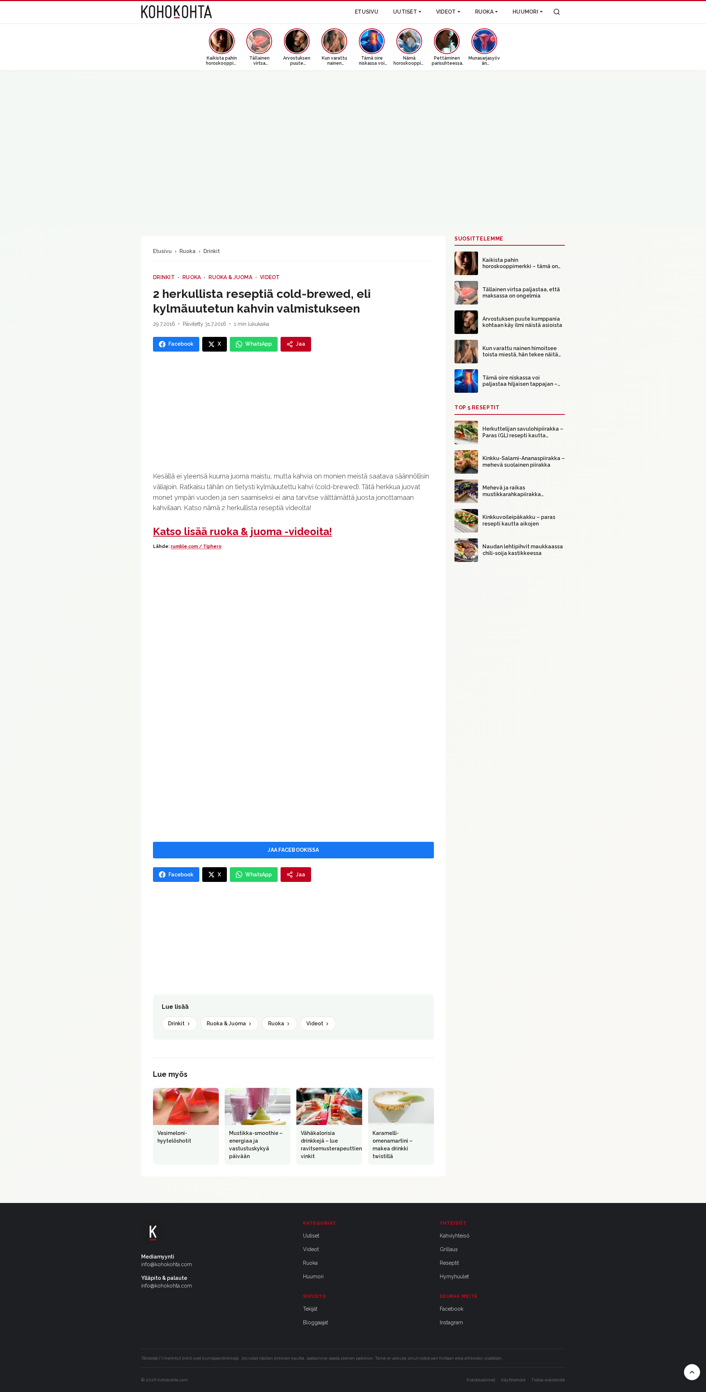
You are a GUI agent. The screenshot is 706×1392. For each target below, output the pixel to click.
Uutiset (405, 12)
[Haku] (557, 12)
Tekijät (310, 1309)
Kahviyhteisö (455, 1236)
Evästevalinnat (481, 1379)
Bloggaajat (315, 1322)
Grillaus (449, 1249)
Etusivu (366, 12)
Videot (446, 12)
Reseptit (449, 1263)
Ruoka (484, 12)
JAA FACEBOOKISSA (293, 850)
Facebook (451, 1309)
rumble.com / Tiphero (196, 546)
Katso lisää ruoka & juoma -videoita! (242, 532)
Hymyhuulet (454, 1276)
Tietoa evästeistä (548, 1379)
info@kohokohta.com (166, 1264)
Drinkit (211, 251)
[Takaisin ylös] (692, 1372)
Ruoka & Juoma (230, 277)
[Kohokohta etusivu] (176, 11)
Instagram (451, 1322)
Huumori (525, 12)
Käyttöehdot (513, 1379)
